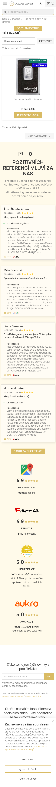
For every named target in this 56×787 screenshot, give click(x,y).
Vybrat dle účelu (28, 769)
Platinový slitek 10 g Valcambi (28, 99)
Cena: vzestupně (18, 41)
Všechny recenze (28, 28)
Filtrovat (45, 41)
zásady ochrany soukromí (13, 696)
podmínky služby (33, 696)
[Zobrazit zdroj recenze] (16, 256)
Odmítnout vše (28, 778)
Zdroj (7, 256)
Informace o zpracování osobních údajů (26, 748)
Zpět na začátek (39, 136)
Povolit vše (28, 759)
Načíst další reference (28, 451)
